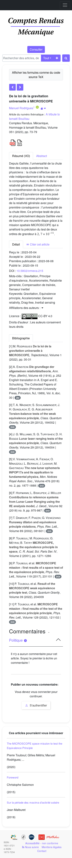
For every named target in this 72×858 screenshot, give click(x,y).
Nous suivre (31, 847)
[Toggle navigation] (65, 5)
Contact (41, 851)
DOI (12, 427)
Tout (46, 58)
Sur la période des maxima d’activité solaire (33, 802)
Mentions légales (51, 847)
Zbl (17, 397)
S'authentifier (38, 705)
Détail (16, 244)
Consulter (36, 49)
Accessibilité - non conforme (41, 843)
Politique (16, 640)
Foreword (12, 777)
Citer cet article (39, 244)
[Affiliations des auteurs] (43, 108)
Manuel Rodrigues (21, 108)
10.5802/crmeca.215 (29, 271)
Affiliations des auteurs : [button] (25, 308)
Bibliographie (21, 338)
